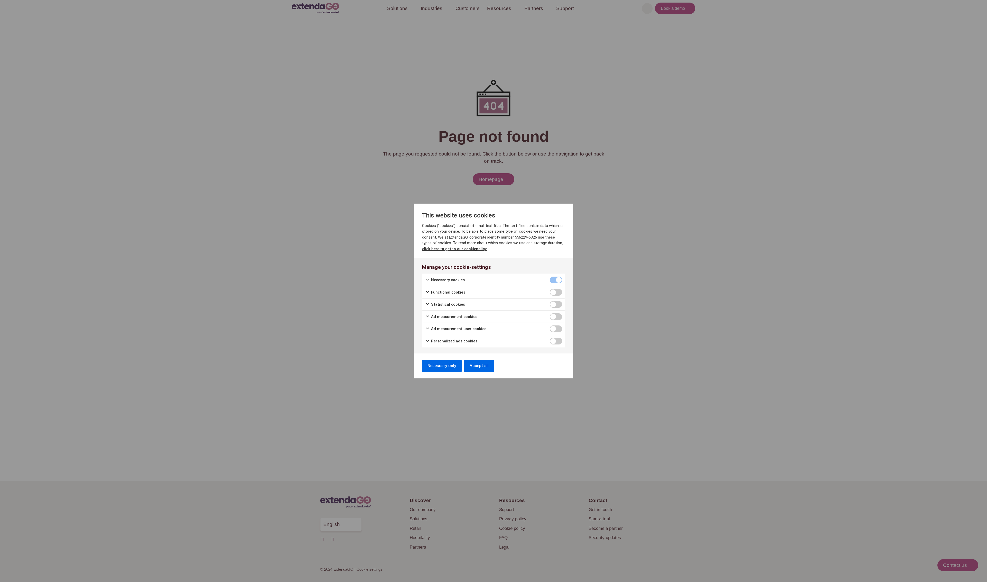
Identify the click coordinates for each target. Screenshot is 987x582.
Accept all (479, 365)
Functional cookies (447, 292)
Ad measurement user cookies (458, 328)
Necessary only (441, 365)
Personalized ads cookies (453, 341)
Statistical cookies (447, 304)
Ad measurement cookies (453, 316)
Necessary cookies (447, 280)
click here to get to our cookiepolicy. (454, 249)
